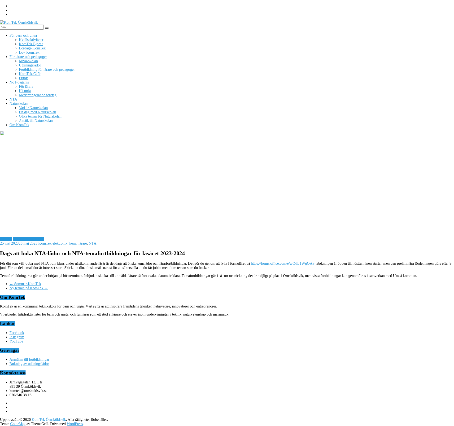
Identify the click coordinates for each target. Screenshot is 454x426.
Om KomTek (19, 125)
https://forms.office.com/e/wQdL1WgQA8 (282, 263)
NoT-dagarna (19, 82)
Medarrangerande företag (38, 95)
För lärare (26, 86)
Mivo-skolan (28, 61)
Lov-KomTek (29, 52)
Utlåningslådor (30, 65)
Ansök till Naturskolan (36, 121)
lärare (83, 243)
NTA (13, 99)
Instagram (16, 337)
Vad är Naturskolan (33, 108)
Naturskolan (18, 103)
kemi (73, 243)
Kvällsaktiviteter (31, 40)
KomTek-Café (29, 74)
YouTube (16, 341)
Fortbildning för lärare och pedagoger (47, 69)
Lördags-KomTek (32, 48)
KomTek (45, 243)
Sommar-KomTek (25, 284)
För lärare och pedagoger (28, 57)
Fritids (23, 78)
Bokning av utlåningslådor (29, 364)
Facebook (16, 333)
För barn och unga (23, 35)
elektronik (59, 243)
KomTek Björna (31, 44)
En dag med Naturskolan (37, 112)
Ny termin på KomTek (28, 288)
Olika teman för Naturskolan (40, 116)
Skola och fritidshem (28, 239)
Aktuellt (6, 239)
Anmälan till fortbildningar (29, 359)
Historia (25, 91)
